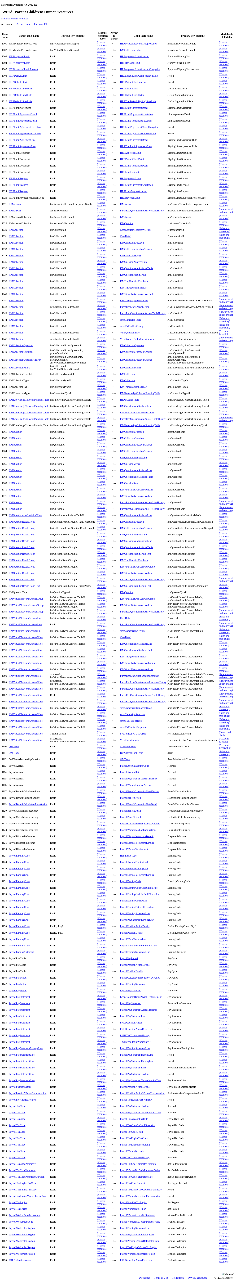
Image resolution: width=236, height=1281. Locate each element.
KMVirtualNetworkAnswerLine (136, 489)
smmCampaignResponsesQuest (136, 708)
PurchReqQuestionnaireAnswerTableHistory (143, 313)
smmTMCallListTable (131, 720)
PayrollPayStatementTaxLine (135, 1074)
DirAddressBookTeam (131, 753)
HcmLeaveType (128, 855)
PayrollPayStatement (130, 990)
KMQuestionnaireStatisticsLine (136, 406)
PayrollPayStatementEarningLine (137, 919)
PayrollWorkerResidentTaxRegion (137, 1253)
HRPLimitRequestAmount (133, 191)
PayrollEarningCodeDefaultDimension (139, 894)
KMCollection (16, 229)
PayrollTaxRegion (18, 1202)
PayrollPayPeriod (129, 958)
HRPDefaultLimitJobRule (133, 82)
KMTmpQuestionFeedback (134, 281)
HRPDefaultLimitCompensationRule (139, 75)
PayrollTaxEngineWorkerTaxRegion (27, 1196)
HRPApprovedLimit (19, 56)
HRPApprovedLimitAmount (134, 56)
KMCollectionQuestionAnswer (136, 249)
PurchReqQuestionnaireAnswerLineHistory (142, 210)
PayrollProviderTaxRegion (22, 1099)
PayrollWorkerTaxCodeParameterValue (140, 1170)
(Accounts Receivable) (225, 746)
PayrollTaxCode (17, 1106)
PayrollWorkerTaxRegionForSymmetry (140, 1196)
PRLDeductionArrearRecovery (136, 1029)
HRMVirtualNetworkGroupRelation (138, 43)
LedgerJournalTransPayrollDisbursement (141, 997)
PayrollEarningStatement (21, 952)
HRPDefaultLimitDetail (21, 88)
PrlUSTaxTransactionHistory (134, 1035)
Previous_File (41, 24)
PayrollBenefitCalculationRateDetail (138, 804)
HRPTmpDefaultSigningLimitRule (138, 101)
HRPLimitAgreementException (136, 120)
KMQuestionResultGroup (133, 274)
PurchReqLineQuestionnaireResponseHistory (143, 682)
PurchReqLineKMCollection (134, 307)
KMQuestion (126, 223)
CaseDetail (125, 236)
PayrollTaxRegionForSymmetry (136, 1099)
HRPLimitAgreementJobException (138, 133)
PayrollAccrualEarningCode (134, 765)
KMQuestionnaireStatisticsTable (136, 268)
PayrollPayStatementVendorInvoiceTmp (140, 1080)
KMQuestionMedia (130, 464)
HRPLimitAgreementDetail (134, 107)
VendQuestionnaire (130, 332)
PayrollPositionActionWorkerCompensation (142, 1093)
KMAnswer (15, 204)
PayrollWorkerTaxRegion (133, 1208)
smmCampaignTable (130, 319)
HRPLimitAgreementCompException (139, 127)
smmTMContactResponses (133, 727)
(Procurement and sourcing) (226, 210)
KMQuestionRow (129, 483)
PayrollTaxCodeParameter (22, 1164)
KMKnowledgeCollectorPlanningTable (140, 393)
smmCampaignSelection (132, 631)
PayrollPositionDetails (131, 932)
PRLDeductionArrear (131, 1022)
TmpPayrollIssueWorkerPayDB (136, 1042)
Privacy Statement (197, 1277)
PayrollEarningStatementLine (135, 913)
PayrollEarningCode (19, 855)
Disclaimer (144, 1277)
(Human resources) (102, 43)
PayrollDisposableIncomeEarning (137, 842)
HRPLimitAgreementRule (22, 140)
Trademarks (178, 1277)
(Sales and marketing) (224, 230)
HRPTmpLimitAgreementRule (136, 146)
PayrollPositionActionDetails (134, 926)
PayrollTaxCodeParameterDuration (138, 1164)
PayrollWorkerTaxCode (132, 1151)
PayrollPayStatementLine (133, 1016)
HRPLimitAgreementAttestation (136, 114)
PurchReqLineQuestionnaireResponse (139, 675)
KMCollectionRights (130, 50)
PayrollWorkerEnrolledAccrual (136, 785)
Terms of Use (161, 1277)
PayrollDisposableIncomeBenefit (136, 836)
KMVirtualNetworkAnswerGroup (137, 566)
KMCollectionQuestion (132, 242)
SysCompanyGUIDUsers (133, 733)
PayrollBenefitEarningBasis (134, 868)
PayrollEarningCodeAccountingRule (138, 887)
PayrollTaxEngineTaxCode (134, 1138)
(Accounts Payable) (224, 332)
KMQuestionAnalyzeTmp (133, 262)
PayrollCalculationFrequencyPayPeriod (140, 823)
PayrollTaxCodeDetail (131, 1131)
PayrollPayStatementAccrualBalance (138, 778)
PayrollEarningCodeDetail (133, 900)
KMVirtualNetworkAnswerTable (137, 294)
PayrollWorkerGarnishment (134, 849)
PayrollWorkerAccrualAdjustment (137, 1215)
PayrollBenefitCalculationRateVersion (139, 791)
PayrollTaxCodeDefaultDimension (137, 1125)
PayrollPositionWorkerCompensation (27, 1093)
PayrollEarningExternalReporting (137, 907)
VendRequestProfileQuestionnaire (137, 339)
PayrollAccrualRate (130, 772)
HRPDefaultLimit (18, 75)
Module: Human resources (14, 18)
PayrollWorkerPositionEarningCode (138, 830)
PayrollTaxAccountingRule (134, 1119)
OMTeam (14, 746)
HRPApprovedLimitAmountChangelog (140, 69)
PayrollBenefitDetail (130, 797)
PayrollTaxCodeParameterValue (136, 1176)
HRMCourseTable (129, 399)
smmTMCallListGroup (131, 326)
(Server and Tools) (225, 733)
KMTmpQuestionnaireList (133, 287)
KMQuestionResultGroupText (135, 553)
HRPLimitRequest (129, 172)
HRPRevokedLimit (130, 62)
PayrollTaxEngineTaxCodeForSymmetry (141, 1189)
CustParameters (128, 746)
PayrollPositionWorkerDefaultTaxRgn (139, 1241)
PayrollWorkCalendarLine (133, 939)
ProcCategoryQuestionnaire (134, 300)
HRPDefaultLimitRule (20, 95)
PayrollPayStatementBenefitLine (136, 1054)
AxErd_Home (23, 24)
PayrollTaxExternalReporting (135, 1144)
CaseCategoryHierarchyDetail (135, 229)
